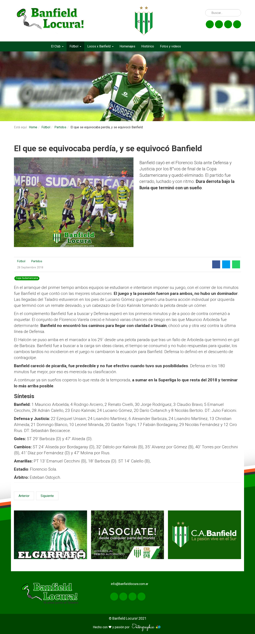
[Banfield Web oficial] (204, 534)
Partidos (60, 127)
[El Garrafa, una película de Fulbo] (50, 534)
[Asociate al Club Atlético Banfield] (127, 534)
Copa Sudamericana (27, 278)
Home (33, 127)
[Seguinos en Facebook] (210, 24)
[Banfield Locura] (50, 20)
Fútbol (45, 127)
